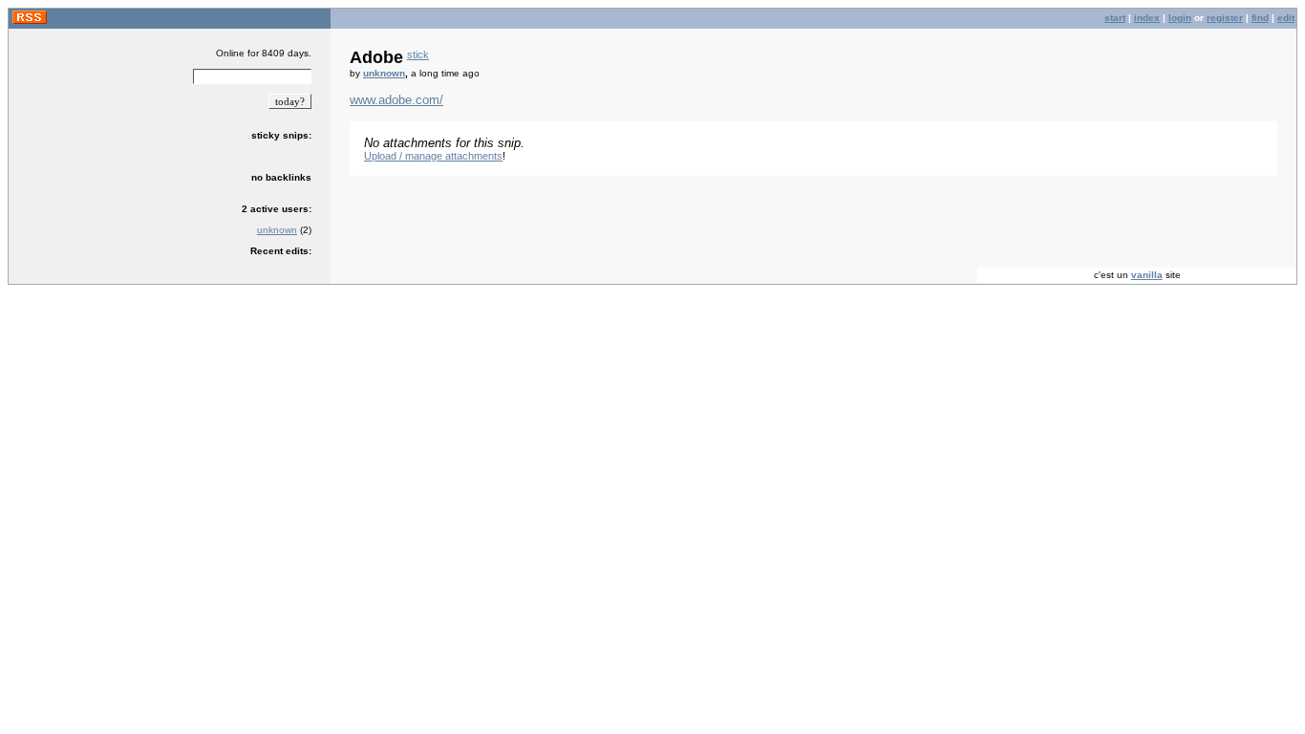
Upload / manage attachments (433, 156)
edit (1285, 17)
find (1260, 17)
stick (418, 54)
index (1147, 17)
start (1114, 17)
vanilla (1147, 275)
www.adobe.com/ (396, 100)
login (1179, 17)
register (1225, 17)
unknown (277, 230)
